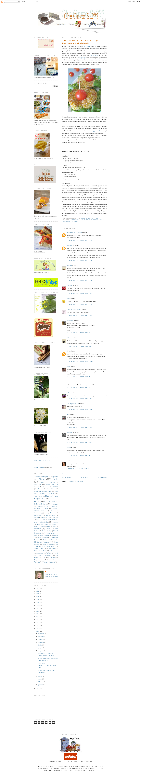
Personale (37, 528)
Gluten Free (39, 511)
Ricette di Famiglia (41, 542)
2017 (38, 614)
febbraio (41, 682)
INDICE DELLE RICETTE (42, 461)
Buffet (72, 219)
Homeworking (38, 513)
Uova (43, 557)
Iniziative (53, 513)
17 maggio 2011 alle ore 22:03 (80, 409)
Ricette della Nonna (49, 540)
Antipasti (45, 476)
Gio (68, 414)
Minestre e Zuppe (42, 524)
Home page (84, 477)
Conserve (46, 487)
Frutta (46, 508)
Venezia (52, 560)
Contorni (40, 489)
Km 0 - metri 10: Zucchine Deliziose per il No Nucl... (46, 654)
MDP (44, 519)
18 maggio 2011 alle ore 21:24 (80, 427)
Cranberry (70, 285)
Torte (56, 553)
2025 (38, 591)
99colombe (37, 476)
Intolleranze (37, 515)
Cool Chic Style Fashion (74, 309)
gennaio (40, 685)
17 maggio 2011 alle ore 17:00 (80, 361)
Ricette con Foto (39, 468)
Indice (46, 513)
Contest (55, 486)
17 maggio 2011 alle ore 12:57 (80, 240)
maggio (40, 651)
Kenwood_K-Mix (50, 515)
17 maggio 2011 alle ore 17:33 (80, 377)
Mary (68, 298)
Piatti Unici (88, 219)
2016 (38, 617)
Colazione (37, 484)
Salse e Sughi (39, 548)
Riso (57, 544)
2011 (38, 631)
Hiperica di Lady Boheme (74, 232)
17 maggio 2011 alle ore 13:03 (80, 280)
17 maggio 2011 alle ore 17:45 (80, 388)
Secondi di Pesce (40, 551)
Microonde (79, 219)
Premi (35, 535)
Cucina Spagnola (38, 496)
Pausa (54, 526)
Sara (68, 461)
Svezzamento (39, 553)
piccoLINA (70, 320)
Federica (69, 265)
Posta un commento (67, 474)
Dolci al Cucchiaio (50, 502)
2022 (38, 600)
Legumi (36, 517)
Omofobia (42, 526)
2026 (38, 588)
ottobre (40, 639)
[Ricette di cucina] (70, 759)
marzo (40, 679)
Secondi (96, 219)
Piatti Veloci (46, 531)
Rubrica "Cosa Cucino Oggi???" (46, 546)
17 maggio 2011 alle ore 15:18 (80, 333)
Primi (47, 535)
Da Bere (53, 499)
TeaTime (49, 553)
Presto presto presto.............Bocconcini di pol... (47, 665)
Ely (68, 351)
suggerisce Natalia (98, 131)
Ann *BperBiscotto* (73, 404)
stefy (68, 393)
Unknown (69, 245)
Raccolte (55, 535)
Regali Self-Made (42, 538)
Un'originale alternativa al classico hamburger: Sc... (48, 659)
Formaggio (54, 504)
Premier (41, 535)
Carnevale (52, 482)
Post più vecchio (102, 477)
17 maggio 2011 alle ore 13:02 (80, 260)
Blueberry (70, 432)
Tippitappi (82, 58)
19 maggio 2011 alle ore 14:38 (80, 443)
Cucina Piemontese (47, 493)
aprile (40, 676)
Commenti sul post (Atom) (76, 481)
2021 (38, 602)
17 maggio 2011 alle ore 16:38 (80, 346)
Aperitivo (55, 476)
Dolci (36, 501)
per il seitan (94, 55)
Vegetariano (66, 221)
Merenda (44, 521)
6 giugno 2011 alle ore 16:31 (79, 469)
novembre (41, 636)
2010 (38, 688)
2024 (38, 594)
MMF (35, 526)
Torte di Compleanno (44, 555)
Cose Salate (51, 489)
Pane (48, 526)
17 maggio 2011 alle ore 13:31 (80, 304)
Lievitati (44, 517)
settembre (41, 642)
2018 (38, 611)
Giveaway (54, 508)
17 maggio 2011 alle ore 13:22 (80, 293)
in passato (87, 46)
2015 (38, 620)
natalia (69, 448)
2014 (38, 622)
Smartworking (54, 551)
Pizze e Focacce (51, 533)
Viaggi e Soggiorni (49, 562)
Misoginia (54, 524)
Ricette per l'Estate (48, 544)
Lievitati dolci (54, 517)
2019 (38, 608)
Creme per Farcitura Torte (42, 491)
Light (37, 519)
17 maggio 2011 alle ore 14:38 (80, 315)
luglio (40, 645)
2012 (38, 628)
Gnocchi (53, 511)
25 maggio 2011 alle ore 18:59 (80, 456)
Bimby (42, 479)
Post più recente (66, 477)
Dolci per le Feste (40, 504)
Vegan (102, 219)
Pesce (48, 528)
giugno (40, 648)
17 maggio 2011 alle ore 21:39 (80, 399)
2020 (38, 605)
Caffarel (42, 482)
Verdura (75, 221)
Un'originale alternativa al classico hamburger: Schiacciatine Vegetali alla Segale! (80, 41)
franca (68, 366)
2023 (38, 597)
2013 (38, 625)
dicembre (41, 634)
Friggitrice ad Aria (43, 506)
